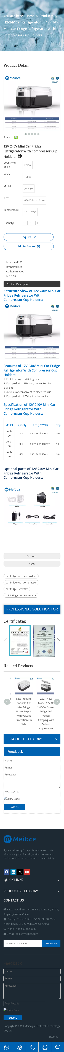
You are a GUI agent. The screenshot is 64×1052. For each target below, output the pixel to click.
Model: (10, 262)
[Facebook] (6, 872)
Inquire (26, 237)
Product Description (17, 284)
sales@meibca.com (27, 933)
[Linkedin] (13, 872)
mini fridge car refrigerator (21, 595)
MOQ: (9, 276)
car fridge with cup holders (21, 576)
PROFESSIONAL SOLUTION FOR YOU (32, 610)
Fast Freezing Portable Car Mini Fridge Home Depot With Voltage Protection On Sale (21, 711)
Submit (14, 806)
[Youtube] (27, 872)
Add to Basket (26, 246)
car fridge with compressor (21, 582)
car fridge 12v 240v (17, 589)
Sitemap (53, 1036)
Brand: (10, 266)
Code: (9, 271)
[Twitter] (20, 872)
